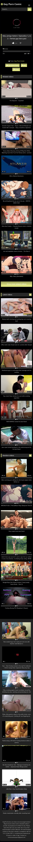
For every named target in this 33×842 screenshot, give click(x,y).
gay (25, 65)
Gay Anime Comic (13, 65)
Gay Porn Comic (12, 4)
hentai (17, 69)
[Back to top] (27, 836)
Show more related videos (16, 284)
